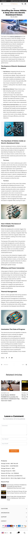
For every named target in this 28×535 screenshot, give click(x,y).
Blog (14, 8)
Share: (2, 357)
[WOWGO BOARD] (14, 4)
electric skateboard (15, 36)
